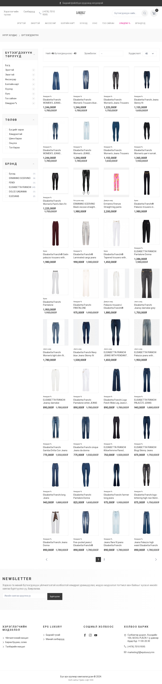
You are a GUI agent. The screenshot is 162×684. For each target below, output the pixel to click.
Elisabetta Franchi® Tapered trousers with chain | (115, 256)
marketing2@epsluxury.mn (141, 652)
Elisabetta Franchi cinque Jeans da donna (85, 449)
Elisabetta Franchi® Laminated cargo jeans (84, 256)
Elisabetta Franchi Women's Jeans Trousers (116, 101)
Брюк (136, 200)
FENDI (12, 182)
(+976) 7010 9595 (49, 13)
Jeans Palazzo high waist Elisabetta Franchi (146, 544)
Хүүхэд (83, 23)
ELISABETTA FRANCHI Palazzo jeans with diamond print (145, 354)
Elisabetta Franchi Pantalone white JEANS (85, 401)
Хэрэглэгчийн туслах (11, 13)
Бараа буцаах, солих (16, 642)
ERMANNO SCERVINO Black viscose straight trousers (84, 206)
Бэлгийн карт (68, 23)
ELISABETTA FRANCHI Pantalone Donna (145, 253)
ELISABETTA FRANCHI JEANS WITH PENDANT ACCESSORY (115, 354)
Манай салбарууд (55, 639)
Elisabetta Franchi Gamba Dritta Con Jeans (55, 449)
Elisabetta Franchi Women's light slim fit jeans (53, 354)
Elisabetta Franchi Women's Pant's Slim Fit (54, 202)
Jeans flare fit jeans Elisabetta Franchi (113, 544)
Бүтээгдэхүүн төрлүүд (18, 55)
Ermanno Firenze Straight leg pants (113, 205)
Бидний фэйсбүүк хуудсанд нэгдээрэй (83, 3)
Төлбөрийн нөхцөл (15, 646)
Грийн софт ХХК (86, 680)
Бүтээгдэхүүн (30, 35)
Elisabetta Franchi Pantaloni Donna (82, 496)
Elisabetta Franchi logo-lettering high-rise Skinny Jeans (146, 497)
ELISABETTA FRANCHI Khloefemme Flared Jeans (115, 449)
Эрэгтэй (21, 23)
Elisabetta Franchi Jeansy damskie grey (144, 306)
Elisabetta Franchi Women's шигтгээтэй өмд (145, 152)
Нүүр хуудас (10, 35)
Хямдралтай (15, 134)
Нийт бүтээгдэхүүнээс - (61, 53)
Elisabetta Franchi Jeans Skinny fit (146, 101)
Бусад (12, 173)
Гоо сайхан (108, 23)
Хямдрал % (124, 23)
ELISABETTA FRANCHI (20, 187)
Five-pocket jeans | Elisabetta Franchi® (83, 544)
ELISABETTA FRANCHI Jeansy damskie (54, 401)
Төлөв (11, 119)
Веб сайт (73, 680)
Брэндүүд (140, 23)
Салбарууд (29, 11)
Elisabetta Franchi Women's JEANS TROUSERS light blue (83, 152)
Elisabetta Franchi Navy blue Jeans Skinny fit (85, 354)
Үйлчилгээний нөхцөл (16, 638)
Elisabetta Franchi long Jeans (54, 496)
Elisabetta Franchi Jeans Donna (55, 544)
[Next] (155, 559)
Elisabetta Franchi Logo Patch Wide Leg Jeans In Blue (116, 402)
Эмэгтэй (35, 23)
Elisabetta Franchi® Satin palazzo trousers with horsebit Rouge (55, 256)
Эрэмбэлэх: (90, 53)
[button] (33, 70)
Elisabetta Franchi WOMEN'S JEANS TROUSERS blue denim (54, 101)
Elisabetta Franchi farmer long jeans (116, 496)
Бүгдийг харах (16, 129)
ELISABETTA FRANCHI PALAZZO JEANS (145, 401)
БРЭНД (11, 163)
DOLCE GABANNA (18, 191)
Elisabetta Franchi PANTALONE (82, 306)
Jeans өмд (138, 302)
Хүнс (94, 23)
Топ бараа (14, 147)
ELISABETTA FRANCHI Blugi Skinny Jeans (145, 449)
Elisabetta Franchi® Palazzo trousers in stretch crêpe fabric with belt (146, 206)
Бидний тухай (53, 635)
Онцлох (13, 143)
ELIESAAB (14, 196)
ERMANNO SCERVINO (20, 178)
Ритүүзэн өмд (78, 200)
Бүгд (7, 65)
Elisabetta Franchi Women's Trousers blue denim (85, 101)
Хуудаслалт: (135, 53)
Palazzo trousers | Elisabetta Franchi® (113, 306)
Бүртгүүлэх (55, 596)
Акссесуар (50, 23)
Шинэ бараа (15, 138)
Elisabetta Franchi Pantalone (52, 303)
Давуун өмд (108, 200)
